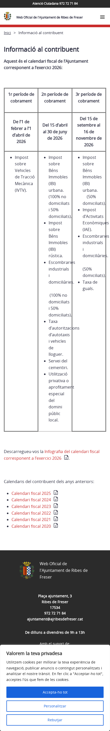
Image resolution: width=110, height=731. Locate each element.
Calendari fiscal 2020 (31, 526)
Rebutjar (55, 719)
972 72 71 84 (55, 613)
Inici (7, 32)
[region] (55, 688)
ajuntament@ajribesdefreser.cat (55, 619)
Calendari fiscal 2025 (31, 493)
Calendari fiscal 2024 (31, 500)
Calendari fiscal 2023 (31, 506)
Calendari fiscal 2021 (31, 519)
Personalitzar (55, 706)
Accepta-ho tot (55, 692)
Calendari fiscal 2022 (31, 513)
